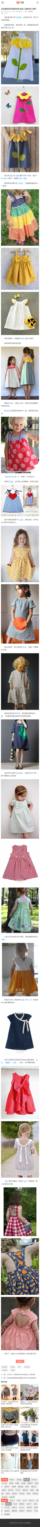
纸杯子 (27, 1487)
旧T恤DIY (34, 1480)
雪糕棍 (14, 1487)
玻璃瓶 (17, 1483)
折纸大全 (31, 1500)
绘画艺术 (22, 1511)
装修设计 (29, 1511)
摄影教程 (14, 1511)
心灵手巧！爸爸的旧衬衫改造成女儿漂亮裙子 (21, 1374)
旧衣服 (18, 17)
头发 (24, 647)
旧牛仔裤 (4, 1483)
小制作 (19, 1500)
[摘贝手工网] (20, 2)
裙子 (9, 27)
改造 (11, 481)
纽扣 (21, 773)
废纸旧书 (25, 1490)
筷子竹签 (10, 1490)
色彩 (8, 410)
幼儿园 (25, 1500)
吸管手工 (7, 1487)
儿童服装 (4, 1370)
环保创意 (12, 1497)
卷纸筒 (4, 1490)
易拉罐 (23, 1483)
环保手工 (12, 1480)
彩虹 (20, 178)
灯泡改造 (22, 1493)
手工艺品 (7, 1507)
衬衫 (12, 476)
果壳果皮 (35, 1493)
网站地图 (28, 1523)
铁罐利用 (30, 1483)
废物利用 (8, 1504)
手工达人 (22, 1507)
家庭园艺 (7, 1511)
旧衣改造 (30, 11)
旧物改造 (4, 1367)
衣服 (17, 175)
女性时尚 (29, 1507)
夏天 (6, 1181)
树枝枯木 (14, 1493)
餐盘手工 (34, 1487)
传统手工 (14, 1507)
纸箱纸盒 (20, 1487)
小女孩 (20, 183)
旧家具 (8, 1493)
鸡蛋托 (32, 1490)
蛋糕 (25, 178)
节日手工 (12, 1500)
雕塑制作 (22, 1504)
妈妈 (6, 476)
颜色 (11, 175)
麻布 (16, 713)
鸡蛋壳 (29, 1493)
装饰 (23, 1000)
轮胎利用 (4, 1497)
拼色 (23, 338)
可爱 (4, 178)
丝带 (14, 1062)
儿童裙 (12, 1370)
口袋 (21, 519)
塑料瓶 (11, 1483)
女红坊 (15, 1504)
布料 (11, 403)
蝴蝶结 (7, 1062)
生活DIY (29, 1504)
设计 (25, 1181)
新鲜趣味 (7, 1514)
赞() (21, 1361)
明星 (3, 939)
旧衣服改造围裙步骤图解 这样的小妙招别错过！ (22, 1378)
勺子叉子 (18, 1490)
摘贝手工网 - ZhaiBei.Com (18, 1523)
